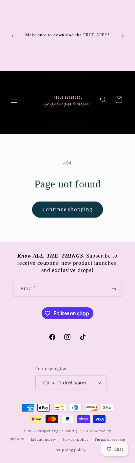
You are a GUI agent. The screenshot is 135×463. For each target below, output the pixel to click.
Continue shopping (68, 209)
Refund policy (43, 439)
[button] (13, 99)
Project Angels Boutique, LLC (63, 431)
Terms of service (110, 439)
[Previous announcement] (12, 36)
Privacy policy (75, 439)
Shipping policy (71, 450)
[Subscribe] (114, 289)
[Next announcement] (122, 36)
